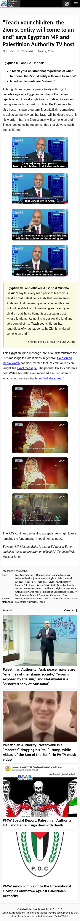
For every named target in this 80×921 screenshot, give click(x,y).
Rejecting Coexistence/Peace (58, 592)
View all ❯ (71, 610)
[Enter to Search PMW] (66, 3)
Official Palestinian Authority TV (60, 598)
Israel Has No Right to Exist (49, 578)
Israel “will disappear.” (49, 378)
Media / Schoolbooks (25, 598)
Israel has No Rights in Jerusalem (59, 588)
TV (40, 598)
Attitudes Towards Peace (28, 592)
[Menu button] (75, 3)
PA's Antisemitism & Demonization (33, 575)
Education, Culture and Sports (54, 595)
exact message (27, 368)
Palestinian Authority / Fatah (30, 602)
